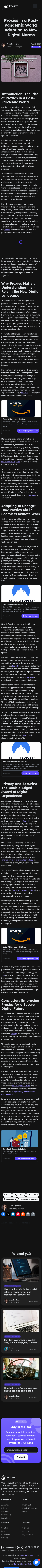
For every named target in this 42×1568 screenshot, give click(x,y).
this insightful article (21, 1086)
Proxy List (26, 1505)
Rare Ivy (12, 1348)
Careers (4, 1538)
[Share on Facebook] (3, 1214)
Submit (21, 1457)
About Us (5, 1505)
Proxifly (7, 229)
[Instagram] (32, 1547)
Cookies (23, 1550)
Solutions (5, 1511)
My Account (27, 1534)
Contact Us (6, 1515)
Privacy (13, 1550)
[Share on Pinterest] (18, 1214)
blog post (27, 735)
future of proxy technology (23, 890)
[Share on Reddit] (23, 1214)
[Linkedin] (35, 1547)
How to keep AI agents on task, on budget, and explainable (21, 1389)
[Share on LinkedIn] (13, 1214)
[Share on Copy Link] (33, 1214)
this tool (24, 393)
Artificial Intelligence (12, 1286)
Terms (3, 1550)
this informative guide (10, 462)
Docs (24, 1511)
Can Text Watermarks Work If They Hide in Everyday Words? (20, 1341)
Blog (3, 1531)
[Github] (38, 1547)
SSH (3, 975)
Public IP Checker (30, 1508)
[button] (36, 1562)
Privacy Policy (27, 1564)
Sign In (25, 1531)
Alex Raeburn (13, 44)
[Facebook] (29, 1547)
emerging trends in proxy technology (17, 860)
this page (32, 495)
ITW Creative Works (28, 1555)
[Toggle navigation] (35, 6)
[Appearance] (20, 1547)
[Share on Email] (28, 1214)
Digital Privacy (20, 1195)
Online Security (11, 1199)
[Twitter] (26, 1547)
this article (29, 677)
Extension (5, 1534)
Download (5, 1518)
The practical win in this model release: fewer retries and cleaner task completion (20, 1292)
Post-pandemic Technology (29, 1199)
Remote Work (33, 1195)
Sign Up (25, 1528)
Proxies (8, 1195)
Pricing (4, 1508)
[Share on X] (8, 1214)
